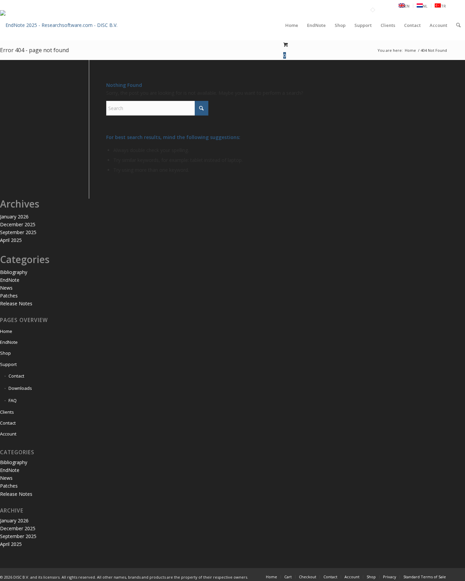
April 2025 (11, 240)
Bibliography (13, 272)
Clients (7, 412)
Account (8, 434)
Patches (9, 295)
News (6, 288)
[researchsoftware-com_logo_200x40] (58, 30)
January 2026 (14, 216)
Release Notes (16, 303)
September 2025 (18, 232)
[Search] (458, 25)
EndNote (9, 280)
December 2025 (17, 224)
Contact (16, 376)
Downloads (20, 388)
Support (8, 364)
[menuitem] (404, 5)
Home (6, 331)
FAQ (13, 400)
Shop (5, 353)
